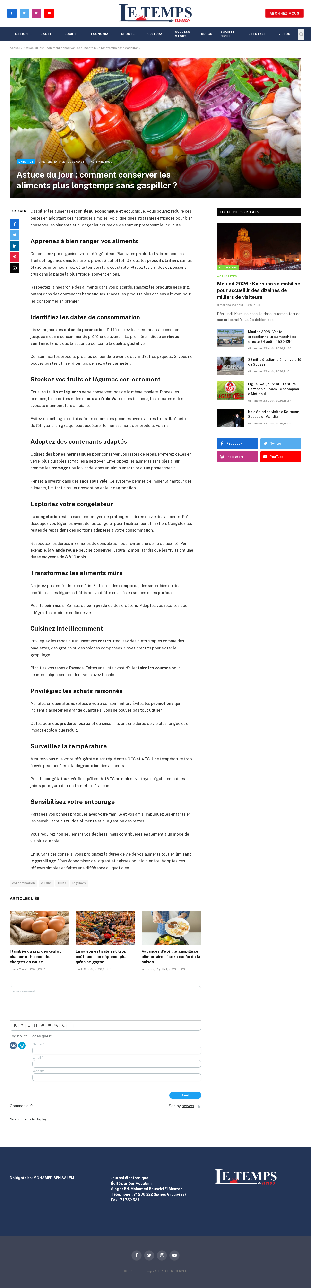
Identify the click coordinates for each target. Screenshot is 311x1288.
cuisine (46, 883)
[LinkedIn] (14, 246)
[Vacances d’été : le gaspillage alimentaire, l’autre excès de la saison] (171, 928)
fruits (62, 883)
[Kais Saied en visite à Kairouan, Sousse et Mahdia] (230, 418)
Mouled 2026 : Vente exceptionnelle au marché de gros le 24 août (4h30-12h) (272, 337)
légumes (79, 883)
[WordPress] (22, 1045)
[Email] (14, 268)
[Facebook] (14, 224)
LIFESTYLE (257, 33)
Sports (128, 33)
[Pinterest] (14, 257)
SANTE (46, 33)
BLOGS (206, 33)
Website (38, 1071)
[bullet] (49, 1026)
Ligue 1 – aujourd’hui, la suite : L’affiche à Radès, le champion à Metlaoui (273, 389)
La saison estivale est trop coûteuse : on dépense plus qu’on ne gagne (102, 956)
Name (38, 1044)
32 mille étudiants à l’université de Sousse (274, 362)
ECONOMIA (100, 33)
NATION (21, 33)
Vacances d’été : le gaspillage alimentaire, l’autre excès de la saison (171, 956)
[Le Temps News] (155, 13)
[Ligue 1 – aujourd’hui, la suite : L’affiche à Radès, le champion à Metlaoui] (230, 390)
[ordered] (42, 1026)
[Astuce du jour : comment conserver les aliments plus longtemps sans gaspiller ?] (155, 128)
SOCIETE (72, 33)
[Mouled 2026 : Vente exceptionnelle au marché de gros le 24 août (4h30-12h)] (230, 338)
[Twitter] (14, 235)
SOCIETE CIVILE (228, 34)
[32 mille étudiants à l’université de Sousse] (230, 366)
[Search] (301, 34)
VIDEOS (284, 33)
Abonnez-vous (284, 13)
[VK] (13, 1045)
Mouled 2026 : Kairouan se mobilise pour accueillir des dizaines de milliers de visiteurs (258, 290)
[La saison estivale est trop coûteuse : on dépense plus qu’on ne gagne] (105, 928)
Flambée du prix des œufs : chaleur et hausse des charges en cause (35, 956)
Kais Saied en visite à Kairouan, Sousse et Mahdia (274, 414)
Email (37, 1057)
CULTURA (155, 33)
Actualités (228, 267)
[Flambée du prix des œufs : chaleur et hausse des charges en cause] (39, 928)
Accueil (15, 48)
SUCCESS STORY (182, 34)
